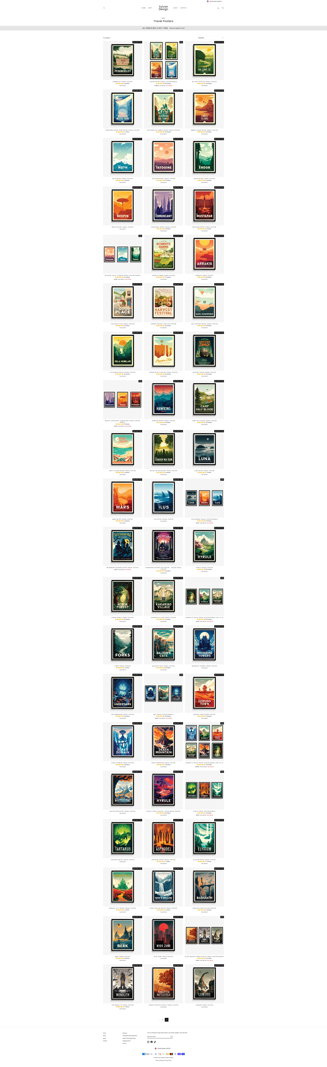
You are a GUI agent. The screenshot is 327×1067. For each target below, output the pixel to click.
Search (124, 1043)
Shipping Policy (127, 1040)
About (175, 8)
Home (144, 8)
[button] (120, 83)
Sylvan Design (163, 8)
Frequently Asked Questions (130, 1035)
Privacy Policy (167, 1060)
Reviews (125, 1033)
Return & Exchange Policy (129, 1038)
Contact (183, 8)
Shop (150, 8)
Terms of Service (160, 1060)
